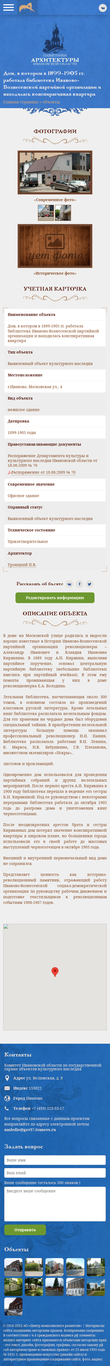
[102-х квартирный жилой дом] (54, 1267)
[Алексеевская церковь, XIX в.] (96, 1267)
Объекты (51, 101)
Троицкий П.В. (22, 564)
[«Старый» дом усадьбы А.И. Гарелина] (34, 1267)
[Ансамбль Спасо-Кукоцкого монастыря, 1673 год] (96, 1287)
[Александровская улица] (75, 1267)
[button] (55, 972)
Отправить (25, 1229)
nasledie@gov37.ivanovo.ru (30, 1129)
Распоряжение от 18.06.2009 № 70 (43, 472)
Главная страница (20, 101)
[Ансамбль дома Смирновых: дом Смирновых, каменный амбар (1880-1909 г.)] (75, 1287)
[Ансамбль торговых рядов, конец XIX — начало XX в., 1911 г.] (13, 1307)
